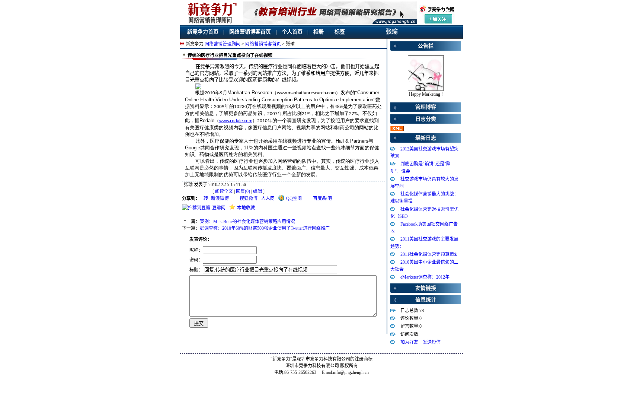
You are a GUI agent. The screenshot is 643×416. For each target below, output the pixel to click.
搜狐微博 (248, 198)
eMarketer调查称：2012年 (425, 277)
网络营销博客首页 (250, 32)
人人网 (268, 198)
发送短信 (432, 342)
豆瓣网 (218, 207)
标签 (340, 32)
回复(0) (243, 191)
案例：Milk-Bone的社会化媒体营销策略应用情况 (247, 221)
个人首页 (292, 32)
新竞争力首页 (202, 32)
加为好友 (409, 342)
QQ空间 (294, 198)
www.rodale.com (235, 120)
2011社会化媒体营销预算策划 (429, 254)
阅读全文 (224, 191)
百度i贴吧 (322, 198)
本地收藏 (246, 207)
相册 (318, 32)
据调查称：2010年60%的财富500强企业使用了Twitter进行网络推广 (265, 228)
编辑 (257, 191)
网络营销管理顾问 (222, 44)
